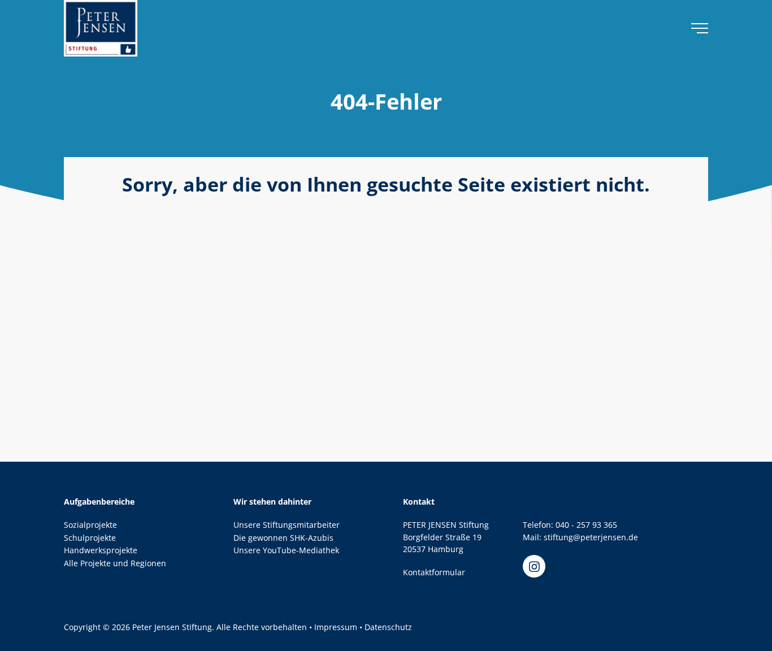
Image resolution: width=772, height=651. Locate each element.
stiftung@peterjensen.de (591, 537)
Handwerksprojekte (100, 550)
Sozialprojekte (90, 524)
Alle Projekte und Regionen (115, 563)
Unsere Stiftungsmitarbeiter (286, 524)
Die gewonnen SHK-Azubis (283, 537)
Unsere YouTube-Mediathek (286, 550)
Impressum (335, 627)
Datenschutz (388, 627)
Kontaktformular (434, 572)
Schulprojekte (90, 537)
